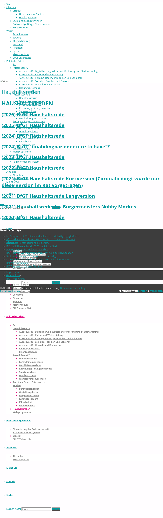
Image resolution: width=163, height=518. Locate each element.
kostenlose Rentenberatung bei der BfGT (28, 242)
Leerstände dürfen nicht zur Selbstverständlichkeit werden (38, 259)
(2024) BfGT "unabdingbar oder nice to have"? (56, 146)
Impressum (12, 272)
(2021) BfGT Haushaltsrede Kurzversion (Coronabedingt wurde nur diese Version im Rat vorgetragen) (81, 181)
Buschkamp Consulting (72, 287)
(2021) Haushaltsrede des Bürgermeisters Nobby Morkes (69, 206)
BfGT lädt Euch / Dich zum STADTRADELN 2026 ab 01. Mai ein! (40, 239)
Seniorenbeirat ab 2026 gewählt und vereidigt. (31, 256)
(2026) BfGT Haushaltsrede (33, 114)
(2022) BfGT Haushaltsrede (33, 167)
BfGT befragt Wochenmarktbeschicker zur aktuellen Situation (39, 252)
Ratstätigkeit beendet (17, 262)
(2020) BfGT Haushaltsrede (33, 217)
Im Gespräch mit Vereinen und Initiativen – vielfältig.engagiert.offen (43, 236)
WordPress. (156, 290)
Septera (142, 290)
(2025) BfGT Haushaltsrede (33, 125)
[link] (9, 495)
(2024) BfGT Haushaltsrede (33, 136)
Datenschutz (13, 275)
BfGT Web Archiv (15, 278)
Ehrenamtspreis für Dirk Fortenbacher (27, 249)
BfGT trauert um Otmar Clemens (24, 266)
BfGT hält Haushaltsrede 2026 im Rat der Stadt (31, 246)
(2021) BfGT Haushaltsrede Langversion (48, 196)
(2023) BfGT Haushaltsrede (33, 157)
